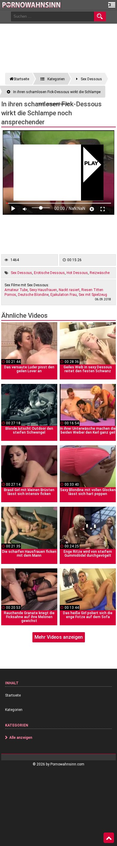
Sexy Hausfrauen (43, 290)
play (91, 163)
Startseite (13, 695)
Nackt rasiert (69, 290)
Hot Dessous (77, 273)
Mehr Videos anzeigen (58, 637)
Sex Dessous (21, 273)
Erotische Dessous (49, 273)
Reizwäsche (100, 273)
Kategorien (13, 710)
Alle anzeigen (20, 737)
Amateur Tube (16, 290)
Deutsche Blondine (33, 295)
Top (109, 838)
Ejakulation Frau (63, 295)
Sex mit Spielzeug (93, 295)
